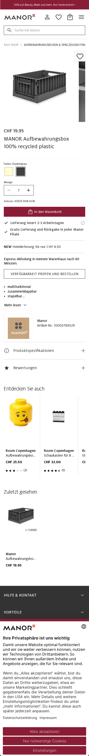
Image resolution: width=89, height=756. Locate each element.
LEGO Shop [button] (10, 45)
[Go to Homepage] (20, 17)
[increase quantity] (28, 190)
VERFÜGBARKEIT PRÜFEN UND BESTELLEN (45, 274)
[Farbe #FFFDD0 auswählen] (9, 171)
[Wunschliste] (80, 56)
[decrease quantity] (9, 190)
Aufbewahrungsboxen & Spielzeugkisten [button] (54, 45)
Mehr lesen (12, 305)
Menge (8, 182)
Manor (42, 321)
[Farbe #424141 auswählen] (20, 171)
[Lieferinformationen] (82, 222)
